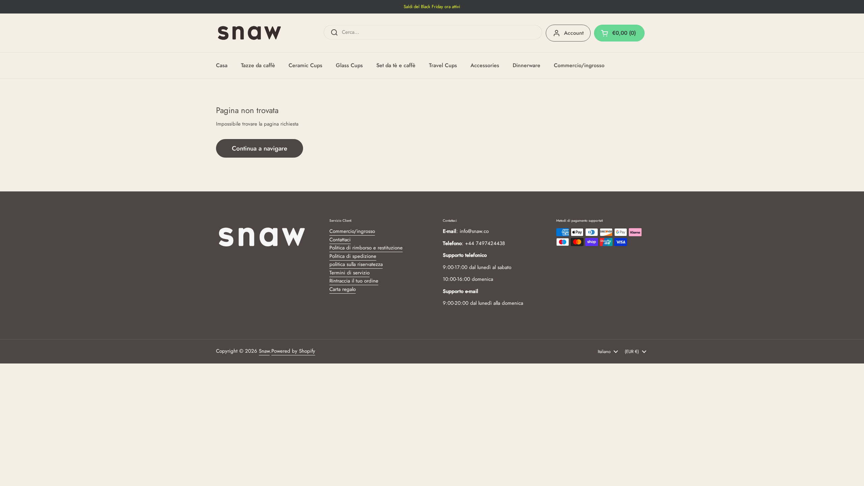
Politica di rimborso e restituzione (366, 247)
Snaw (264, 351)
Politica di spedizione (352, 256)
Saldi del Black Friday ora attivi (432, 6)
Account (574, 33)
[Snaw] (249, 33)
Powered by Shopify (293, 351)
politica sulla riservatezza (356, 264)
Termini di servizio (349, 272)
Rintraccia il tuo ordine (353, 281)
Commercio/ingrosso (352, 231)
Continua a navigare (259, 148)
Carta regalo (342, 289)
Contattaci (340, 239)
